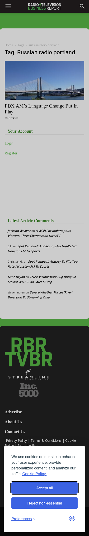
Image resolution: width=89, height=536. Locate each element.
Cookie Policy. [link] (34, 473)
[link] (23, 519)
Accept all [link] (44, 488)
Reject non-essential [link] (44, 503)
